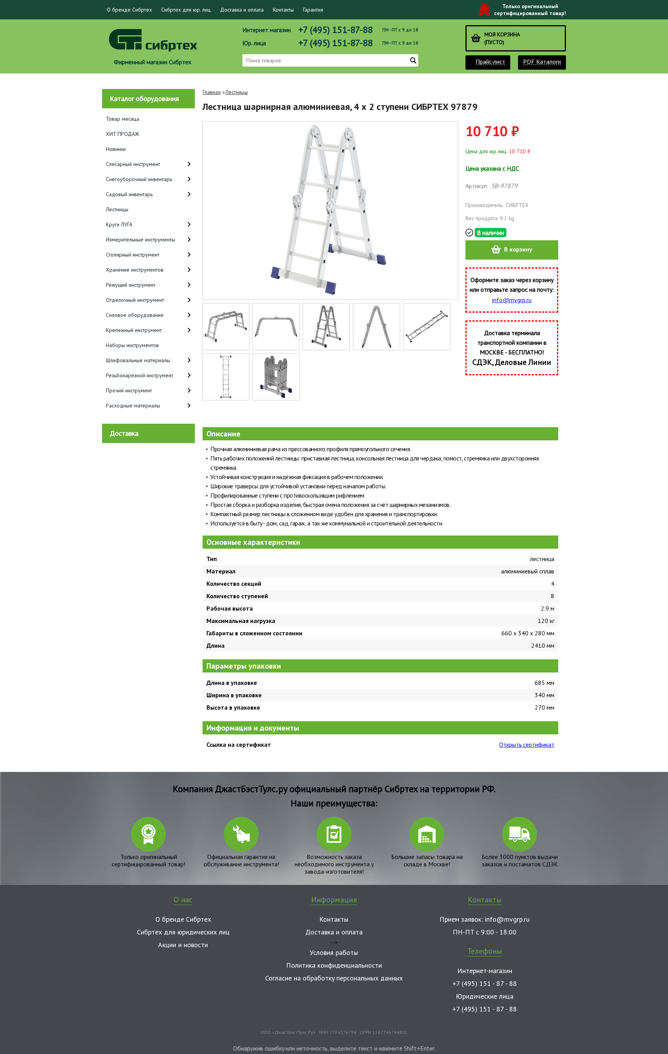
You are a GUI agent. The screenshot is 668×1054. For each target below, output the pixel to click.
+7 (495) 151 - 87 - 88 (484, 983)
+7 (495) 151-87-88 (335, 30)
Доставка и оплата (242, 9)
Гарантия (313, 9)
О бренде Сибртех (129, 9)
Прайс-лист (490, 61)
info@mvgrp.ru (512, 300)
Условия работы (334, 952)
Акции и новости (183, 944)
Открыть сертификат (526, 744)
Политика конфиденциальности (334, 965)
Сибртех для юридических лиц (183, 931)
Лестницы (236, 92)
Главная (212, 92)
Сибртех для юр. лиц (186, 9)
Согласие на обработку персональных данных (334, 978)
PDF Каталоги (542, 61)
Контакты (283, 9)
